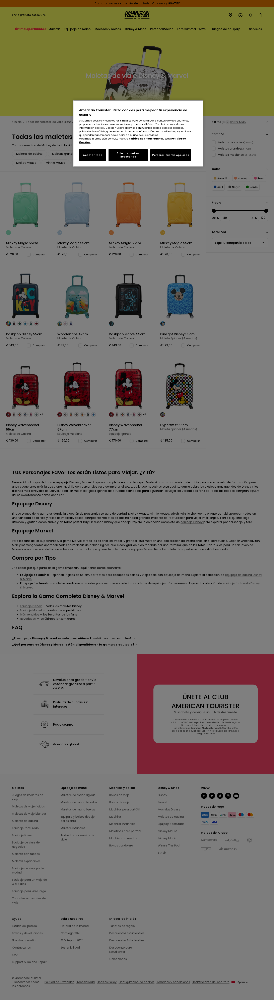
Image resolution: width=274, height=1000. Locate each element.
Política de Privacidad (144, 138)
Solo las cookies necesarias (128, 155)
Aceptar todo (92, 155)
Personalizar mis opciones (170, 155)
